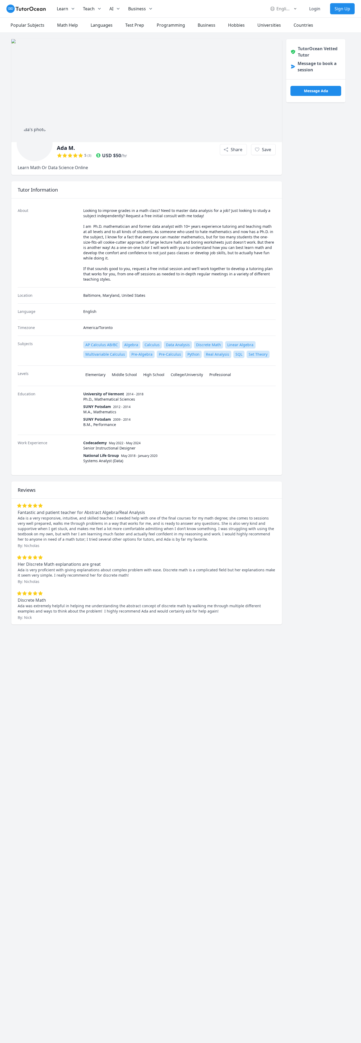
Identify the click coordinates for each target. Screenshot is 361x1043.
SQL (238, 354)
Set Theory (258, 354)
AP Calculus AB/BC (101, 344)
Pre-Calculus (170, 354)
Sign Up (342, 9)
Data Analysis (178, 344)
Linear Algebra (240, 344)
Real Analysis (217, 354)
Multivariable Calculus (105, 354)
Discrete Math (208, 344)
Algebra (131, 344)
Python (193, 354)
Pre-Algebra (141, 354)
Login (314, 9)
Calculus (152, 344)
